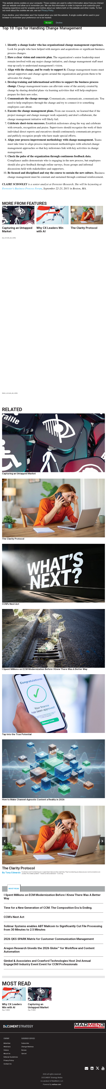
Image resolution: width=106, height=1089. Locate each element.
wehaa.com (56, 1084)
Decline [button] (59, 22)
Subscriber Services (28, 1038)
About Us (7, 1053)
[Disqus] (53, 279)
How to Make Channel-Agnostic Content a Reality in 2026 (33, 799)
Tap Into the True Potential (16, 734)
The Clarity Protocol (84, 228)
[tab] (14, 888)
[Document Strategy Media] (18, 1026)
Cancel (23, 1053)
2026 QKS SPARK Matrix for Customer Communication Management (49, 939)
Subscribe (25, 1043)
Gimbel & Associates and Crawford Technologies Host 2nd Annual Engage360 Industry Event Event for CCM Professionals (47, 962)
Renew (23, 1050)
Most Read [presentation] (14, 888)
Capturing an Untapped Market (19, 473)
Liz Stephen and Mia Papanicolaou (24, 876)
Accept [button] (48, 22)
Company (6, 1038)
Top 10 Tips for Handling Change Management (42, 28)
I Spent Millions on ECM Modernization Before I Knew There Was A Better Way (44, 669)
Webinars (7, 1047)
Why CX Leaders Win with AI (12, 1006)
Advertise (7, 1043)
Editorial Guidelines (11, 1057)
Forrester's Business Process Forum (22, 188)
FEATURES (37, 203)
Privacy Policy (47, 10)
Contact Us (7, 1064)
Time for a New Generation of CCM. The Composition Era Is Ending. (50, 870)
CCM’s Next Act (10, 604)
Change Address (27, 1047)
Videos (6, 1050)
